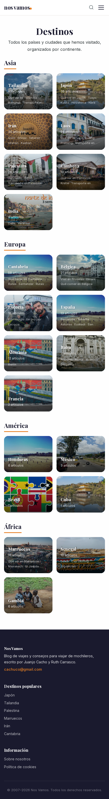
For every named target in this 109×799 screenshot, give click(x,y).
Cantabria (12, 734)
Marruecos (13, 718)
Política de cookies (20, 767)
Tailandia (11, 703)
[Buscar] (91, 7)
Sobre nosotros (17, 759)
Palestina (11, 710)
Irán (7, 726)
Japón (9, 695)
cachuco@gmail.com (23, 669)
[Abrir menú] (101, 8)
